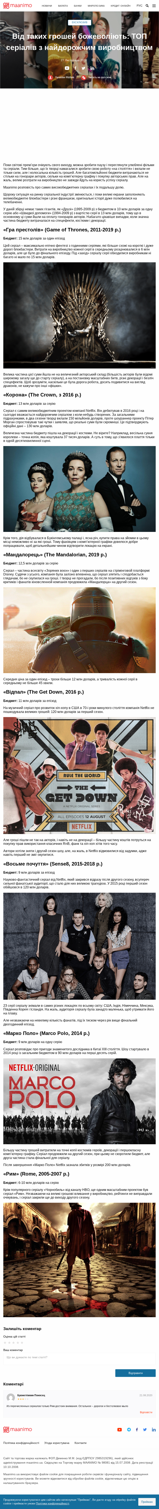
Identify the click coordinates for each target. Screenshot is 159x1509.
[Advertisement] (79, 126)
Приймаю (147, 1501)
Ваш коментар (13, 1350)
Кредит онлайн (120, 6)
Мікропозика (96, 6)
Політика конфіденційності (21, 1443)
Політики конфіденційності (52, 1503)
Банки (78, 6)
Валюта (63, 6)
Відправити (136, 1373)
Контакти (81, 1443)
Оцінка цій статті (14, 1336)
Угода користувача (56, 1443)
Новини (47, 6)
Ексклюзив (79, 22)
